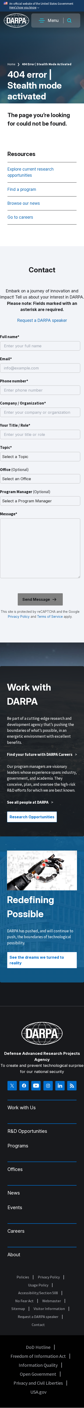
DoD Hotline (38, 1347)
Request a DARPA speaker (42, 320)
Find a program (22, 189)
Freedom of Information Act (38, 1356)
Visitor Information (49, 1308)
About (13, 1254)
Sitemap (18, 1308)
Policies (23, 1277)
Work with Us (21, 1107)
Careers (15, 1231)
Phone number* (14, 381)
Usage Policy (38, 1285)
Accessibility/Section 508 (38, 1292)
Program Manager (25, 491)
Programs (17, 1146)
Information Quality (38, 1365)
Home (11, 64)
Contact (38, 1324)
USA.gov (38, 1392)
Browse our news (24, 203)
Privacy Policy (19, 616)
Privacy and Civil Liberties (38, 1383)
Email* (6, 358)
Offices (15, 1169)
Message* (8, 513)
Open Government (38, 1374)
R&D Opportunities (27, 1131)
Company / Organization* (23, 403)
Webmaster (51, 1300)
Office (14, 469)
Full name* (9, 336)
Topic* (6, 447)
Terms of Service (49, 616)
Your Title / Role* (15, 425)
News (13, 1193)
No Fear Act (24, 1300)
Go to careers (20, 217)
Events (14, 1207)
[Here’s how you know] (42, 6)
